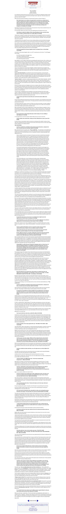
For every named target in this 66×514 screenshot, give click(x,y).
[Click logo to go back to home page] (33, 4)
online (45, 505)
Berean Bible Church (21, 504)
